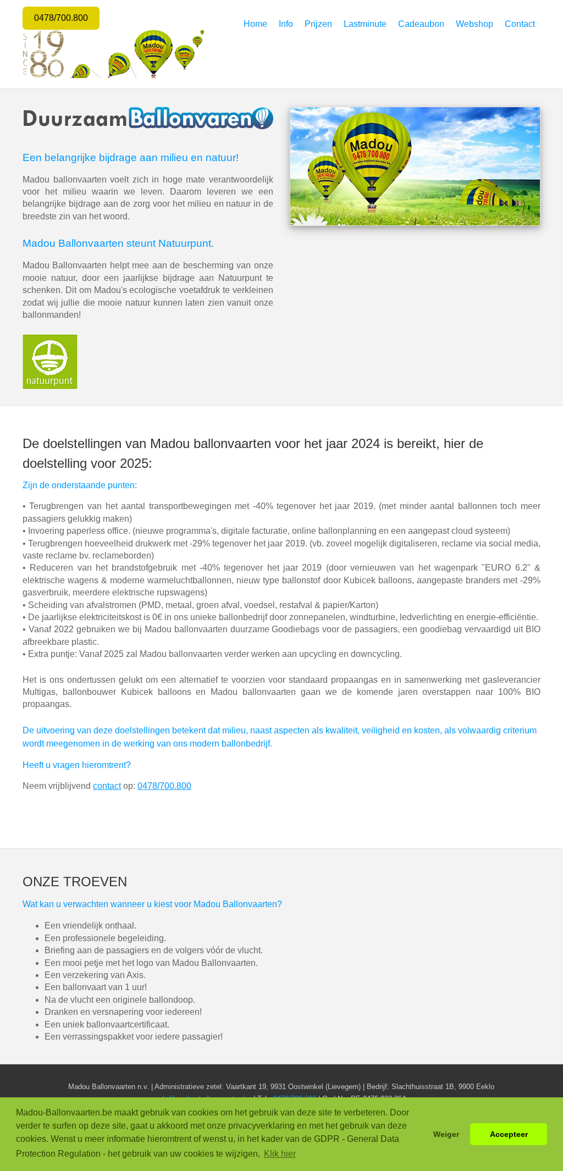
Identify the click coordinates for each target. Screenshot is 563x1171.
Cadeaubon (421, 24)
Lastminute (365, 24)
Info (286, 24)
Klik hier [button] (280, 1153)
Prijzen (318, 24)
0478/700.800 (61, 18)
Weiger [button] (446, 1134)
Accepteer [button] (509, 1134)
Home (255, 24)
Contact (520, 24)
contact (107, 786)
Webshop (474, 24)
